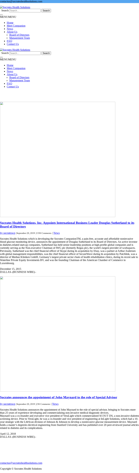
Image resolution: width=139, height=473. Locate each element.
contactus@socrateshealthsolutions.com (21, 462)
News (10, 28)
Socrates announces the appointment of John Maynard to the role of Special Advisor (58, 397)
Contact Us (13, 44)
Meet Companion (16, 25)
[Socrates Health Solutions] (15, 7)
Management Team (19, 37)
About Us (12, 31)
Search (5, 10)
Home (10, 22)
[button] (8, 16)
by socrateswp (7, 232)
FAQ (9, 41)
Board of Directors (19, 34)
